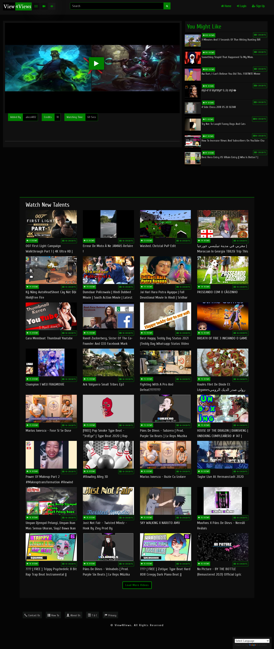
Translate (261, 645)
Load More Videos (137, 585)
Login (242, 6)
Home (227, 6)
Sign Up (260, 6)
